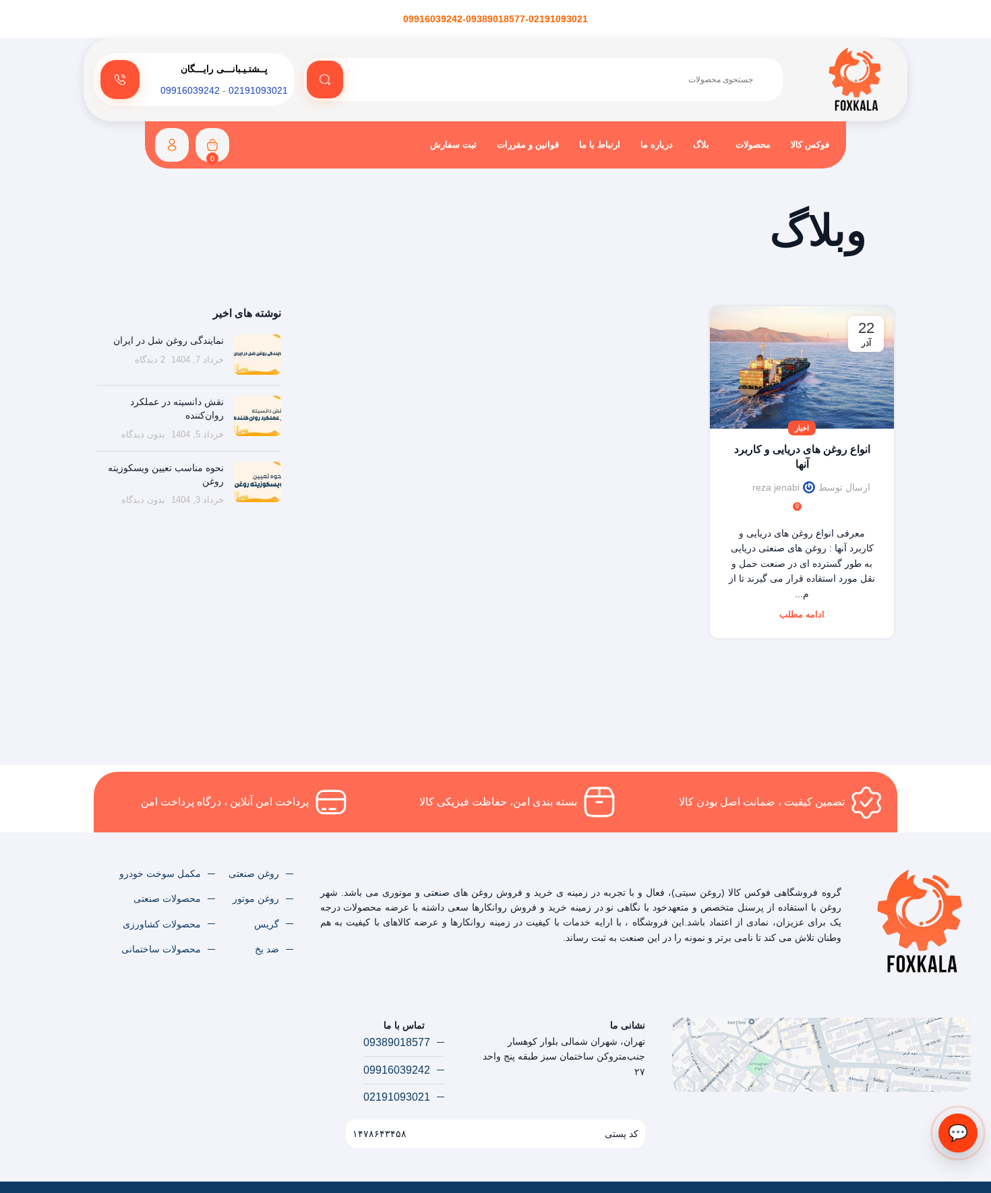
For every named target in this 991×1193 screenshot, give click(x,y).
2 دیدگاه (150, 360)
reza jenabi (776, 487)
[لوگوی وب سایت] (855, 78)
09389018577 (495, 18)
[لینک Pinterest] (93, 1034)
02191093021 (258, 90)
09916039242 (190, 90)
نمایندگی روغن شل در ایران (168, 340)
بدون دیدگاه (143, 434)
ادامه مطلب (801, 614)
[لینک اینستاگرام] (110, 1034)
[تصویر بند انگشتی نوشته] (257, 354)
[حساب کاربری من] (172, 144)
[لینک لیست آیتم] (261, 873)
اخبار (802, 428)
